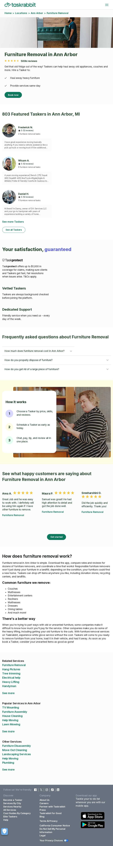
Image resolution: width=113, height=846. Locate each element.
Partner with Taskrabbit (52, 806)
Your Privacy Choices (51, 840)
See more (8, 693)
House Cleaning (12, 716)
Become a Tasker (12, 800)
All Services (9, 810)
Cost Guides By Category (17, 813)
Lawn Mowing (11, 724)
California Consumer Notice (55, 825)
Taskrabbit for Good (50, 813)
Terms (43, 821)
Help (5, 819)
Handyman (9, 686)
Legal (42, 835)
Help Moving (10, 720)
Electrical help (11, 677)
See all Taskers (14, 229)
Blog (42, 816)
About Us (44, 800)
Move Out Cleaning (14, 750)
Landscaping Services (16, 754)
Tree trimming (11, 673)
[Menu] (106, 4)
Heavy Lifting (10, 682)
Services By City (12, 803)
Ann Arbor (37, 13)
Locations (21, 13)
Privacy (53, 821)
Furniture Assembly (14, 711)
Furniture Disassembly (16, 745)
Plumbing (8, 762)
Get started (56, 537)
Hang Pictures (11, 669)
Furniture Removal (13, 515)
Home (8, 13)
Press (43, 810)
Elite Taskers (10, 816)
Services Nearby (12, 806)
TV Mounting (10, 707)
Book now (13, 95)
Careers (44, 803)
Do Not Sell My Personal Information (52, 830)
